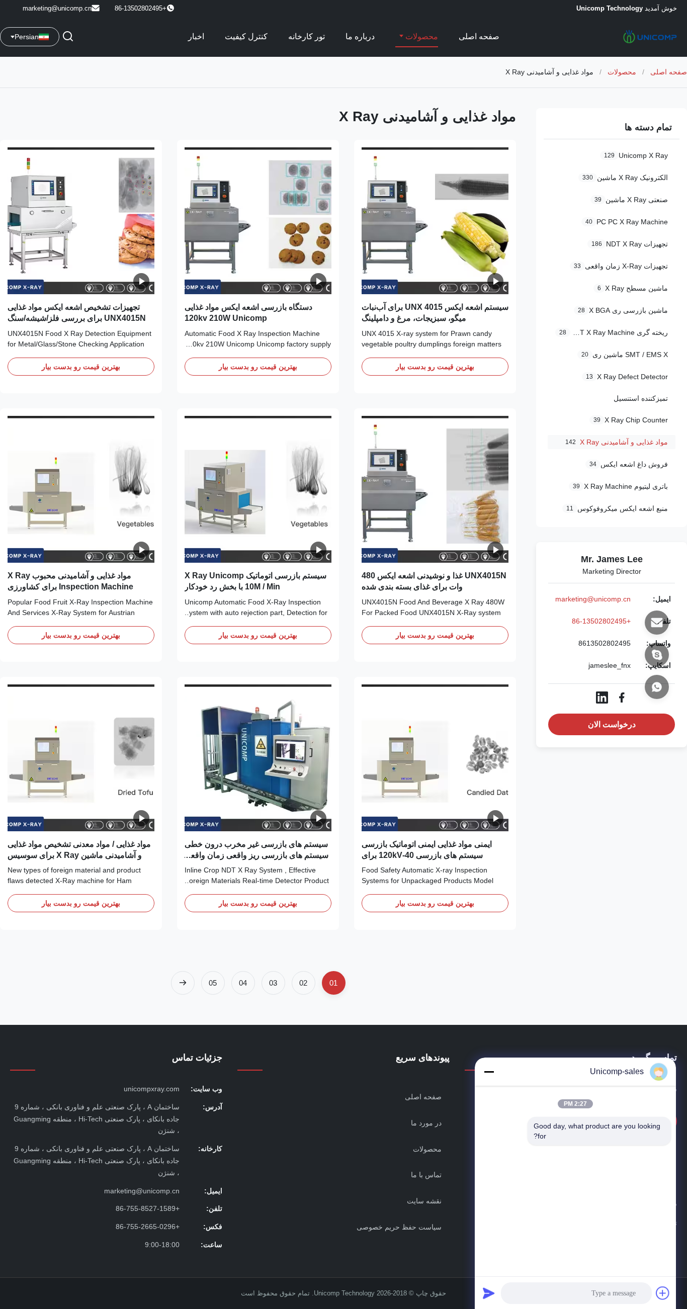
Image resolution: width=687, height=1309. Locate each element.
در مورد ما (426, 1123)
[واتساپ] (657, 687)
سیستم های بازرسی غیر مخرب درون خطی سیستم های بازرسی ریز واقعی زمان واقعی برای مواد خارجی (256, 855)
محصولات (420, 36)
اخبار (196, 36)
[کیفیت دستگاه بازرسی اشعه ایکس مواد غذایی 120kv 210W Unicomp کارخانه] (258, 220)
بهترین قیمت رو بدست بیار (435, 367)
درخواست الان (612, 724)
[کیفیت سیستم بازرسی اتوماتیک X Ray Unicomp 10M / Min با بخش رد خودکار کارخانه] (258, 489)
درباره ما (360, 36)
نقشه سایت (424, 1201)
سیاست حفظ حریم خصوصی (399, 1227)
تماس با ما (426, 1175)
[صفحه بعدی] (183, 983)
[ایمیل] (657, 622)
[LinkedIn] (602, 697)
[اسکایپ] (657, 655)
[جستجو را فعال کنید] (67, 37)
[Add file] (663, 1293)
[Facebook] (622, 697)
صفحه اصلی (479, 36)
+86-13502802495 (601, 621)
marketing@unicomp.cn (57, 8)
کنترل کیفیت (246, 36)
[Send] (489, 1293)
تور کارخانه (306, 36)
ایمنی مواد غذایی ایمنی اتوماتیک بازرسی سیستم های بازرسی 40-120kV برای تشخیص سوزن (427, 855)
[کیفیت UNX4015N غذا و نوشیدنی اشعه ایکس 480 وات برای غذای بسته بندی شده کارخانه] (435, 489)
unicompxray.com (152, 1089)
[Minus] (489, 1072)
